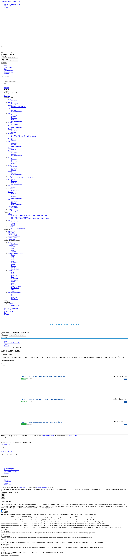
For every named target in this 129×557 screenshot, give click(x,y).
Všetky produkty (9, 67)
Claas (12, 259)
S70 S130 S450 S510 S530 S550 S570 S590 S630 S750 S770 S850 (30, 218)
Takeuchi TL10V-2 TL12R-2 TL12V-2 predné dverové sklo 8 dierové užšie (43, 399)
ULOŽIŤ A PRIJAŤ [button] (6, 554)
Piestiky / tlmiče (12, 237)
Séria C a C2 (14, 223)
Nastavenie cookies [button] (6, 492)
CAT (9, 113)
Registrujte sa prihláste (12, 4)
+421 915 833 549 (73, 435)
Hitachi (10, 129)
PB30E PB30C (15, 190)
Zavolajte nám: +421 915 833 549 (10, 1)
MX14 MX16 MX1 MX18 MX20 (20, 135)
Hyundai (10, 138)
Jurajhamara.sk (23, 487)
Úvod (5, 65)
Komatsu (10, 151)
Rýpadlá (13, 110)
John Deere (14, 244)
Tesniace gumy (12, 239)
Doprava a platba (9, 468)
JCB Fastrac (14, 278)
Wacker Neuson (12, 206)
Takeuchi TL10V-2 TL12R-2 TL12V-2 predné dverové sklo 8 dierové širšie (43, 376)
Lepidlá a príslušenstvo (14, 236)
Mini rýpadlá (14, 103)
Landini (13, 283)
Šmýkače (10, 245)
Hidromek (10, 126)
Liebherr (10, 165)
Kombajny (11, 242)
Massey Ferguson (16, 286)
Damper (13, 116)
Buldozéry (14, 115)
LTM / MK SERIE (16, 305)
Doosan (10, 122)
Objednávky (7, 481)
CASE (13, 247)
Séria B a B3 (14, 222)
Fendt (12, 277)
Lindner (13, 284)
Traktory (10, 270)
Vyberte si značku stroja (7, 53)
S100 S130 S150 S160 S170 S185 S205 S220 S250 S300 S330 (29, 215)
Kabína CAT (11, 231)
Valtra (12, 291)
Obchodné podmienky (10, 471)
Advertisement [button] (5, 544)
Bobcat (10, 102)
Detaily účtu (7, 484)
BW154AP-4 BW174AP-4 (18, 107)
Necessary (6, 511)
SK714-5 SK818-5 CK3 (18, 228)
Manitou (13, 266)
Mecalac (10, 171)
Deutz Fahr (14, 297)
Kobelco (10, 148)
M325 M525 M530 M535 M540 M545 (22, 177)
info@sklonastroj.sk (48, 435)
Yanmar (10, 209)
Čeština (6, 7)
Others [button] (2, 549)
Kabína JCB (11, 233)
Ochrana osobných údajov (11, 470)
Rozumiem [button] (16, 492)
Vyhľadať (3, 62)
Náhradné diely (8, 70)
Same (12, 289)
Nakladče (13, 152)
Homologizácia (8, 72)
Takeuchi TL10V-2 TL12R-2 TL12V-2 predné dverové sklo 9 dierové (41, 422)
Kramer (10, 157)
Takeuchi (10, 192)
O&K (9, 185)
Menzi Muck (11, 176)
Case (9, 108)
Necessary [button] (3, 509)
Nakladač (13, 159)
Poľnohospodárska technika (12, 343)
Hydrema (10, 133)
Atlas (9, 99)
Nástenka (6, 480)
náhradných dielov (41, 487)
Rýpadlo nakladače (16, 111)
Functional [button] (4, 529)
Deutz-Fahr (14, 275)
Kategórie (7, 96)
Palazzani (10, 188)
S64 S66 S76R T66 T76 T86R (19, 217)
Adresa (6, 483)
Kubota (10, 160)
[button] (8, 6)
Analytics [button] (3, 539)
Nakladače (14, 100)
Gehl (12, 248)
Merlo (13, 267)
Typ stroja (3, 56)
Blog (5, 69)
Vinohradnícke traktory (14, 292)
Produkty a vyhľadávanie (11, 308)
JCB (9, 141)
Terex (9, 195)
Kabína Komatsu (12, 234)
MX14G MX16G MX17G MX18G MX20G (23, 137)
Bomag (10, 105)
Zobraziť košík (4, 555)
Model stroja (4, 59)
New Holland (11, 179)
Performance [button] (4, 534)
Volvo (9, 200)
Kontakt (6, 73)
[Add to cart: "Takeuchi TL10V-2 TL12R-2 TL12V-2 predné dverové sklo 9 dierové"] (125, 424)
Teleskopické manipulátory (15, 253)
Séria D (13, 225)
